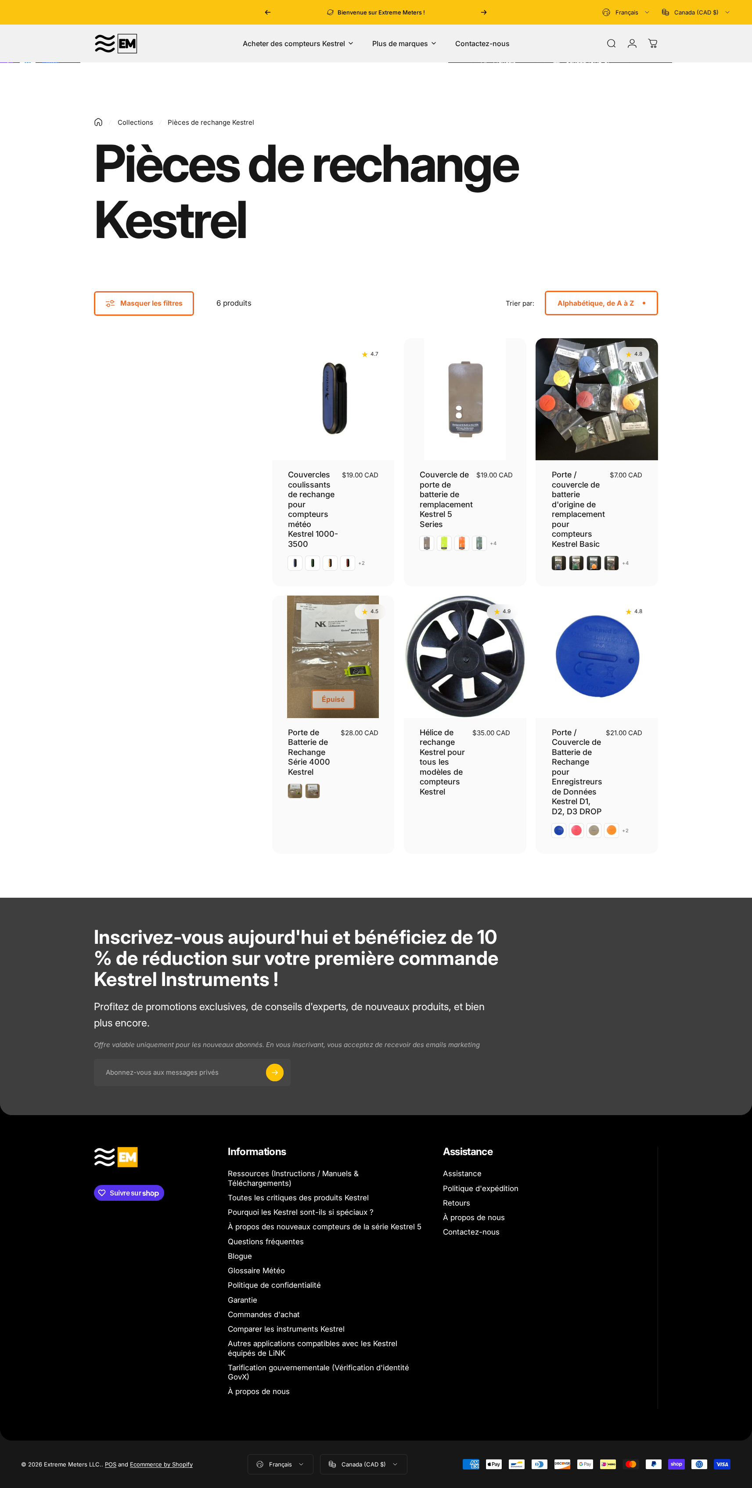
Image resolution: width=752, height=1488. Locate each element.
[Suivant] (483, 12)
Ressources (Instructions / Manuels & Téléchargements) (293, 1178)
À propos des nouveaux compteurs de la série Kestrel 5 (324, 1226)
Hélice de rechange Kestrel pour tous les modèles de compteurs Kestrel (442, 762)
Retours (456, 1203)
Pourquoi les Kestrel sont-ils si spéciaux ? (301, 1212)
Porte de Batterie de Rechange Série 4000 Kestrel (309, 752)
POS (110, 1464)
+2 (361, 563)
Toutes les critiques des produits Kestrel (298, 1197)
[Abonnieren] (275, 1072)
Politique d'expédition (480, 1188)
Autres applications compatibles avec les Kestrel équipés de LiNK (312, 1348)
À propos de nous (259, 1391)
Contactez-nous (471, 1232)
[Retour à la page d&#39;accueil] (98, 122)
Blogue (240, 1256)
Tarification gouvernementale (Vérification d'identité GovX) (318, 1372)
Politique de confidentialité (274, 1285)
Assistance (462, 1173)
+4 (493, 543)
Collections (135, 122)
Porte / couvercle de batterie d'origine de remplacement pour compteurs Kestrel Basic (578, 509)
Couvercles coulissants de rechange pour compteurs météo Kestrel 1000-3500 (313, 509)
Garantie (242, 1300)
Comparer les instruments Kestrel (286, 1329)
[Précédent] (267, 12)
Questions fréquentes (266, 1241)
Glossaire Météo (256, 1270)
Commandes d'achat (264, 1314)
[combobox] (626, 12)
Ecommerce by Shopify (161, 1464)
